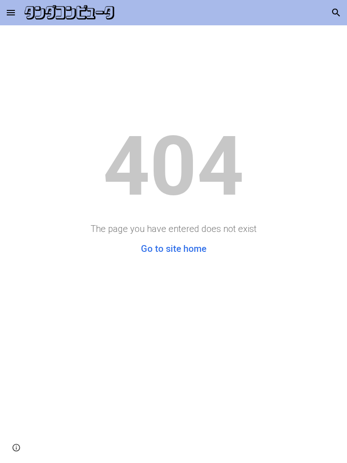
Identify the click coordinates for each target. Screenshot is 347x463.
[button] (11, 12)
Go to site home (173, 248)
